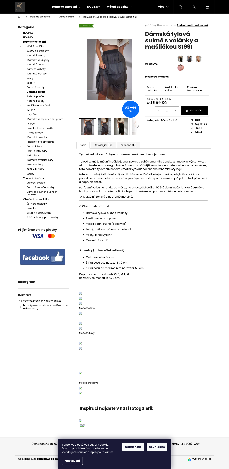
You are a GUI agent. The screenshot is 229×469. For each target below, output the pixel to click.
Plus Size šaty (35, 164)
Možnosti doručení (157, 76)
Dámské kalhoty (36, 69)
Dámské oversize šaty (40, 160)
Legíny (30, 173)
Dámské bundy (35, 87)
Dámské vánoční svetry (40, 187)
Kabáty (31, 82)
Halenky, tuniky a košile (40, 128)
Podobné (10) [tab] (128, 145)
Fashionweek (194, 90)
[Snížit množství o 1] (159, 111)
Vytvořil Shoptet (201, 459)
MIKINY (31, 110)
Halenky (31, 208)
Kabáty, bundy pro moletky (42, 217)
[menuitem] (66, 7)
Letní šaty (33, 155)
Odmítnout (133, 447)
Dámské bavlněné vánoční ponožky (42, 193)
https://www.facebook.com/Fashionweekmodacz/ (45, 307)
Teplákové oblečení (38, 105)
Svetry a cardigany (38, 51)
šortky (31, 123)
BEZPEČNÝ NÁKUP (190, 444)
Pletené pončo (35, 96)
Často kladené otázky (44, 444)
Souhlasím (157, 447)
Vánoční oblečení (33, 178)
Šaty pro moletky (37, 203)
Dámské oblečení (34, 41)
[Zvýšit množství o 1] (175, 111)
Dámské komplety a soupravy (45, 119)
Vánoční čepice (36, 182)
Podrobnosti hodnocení (192, 25)
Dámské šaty (34, 146)
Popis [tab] (83, 145)
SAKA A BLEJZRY (35, 169)
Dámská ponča (36, 64)
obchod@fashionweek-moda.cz (42, 300)
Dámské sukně (36, 91)
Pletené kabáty (35, 101)
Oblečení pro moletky (36, 199)
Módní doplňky (35, 46)
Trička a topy (35, 132)
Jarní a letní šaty (37, 151)
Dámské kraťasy (37, 73)
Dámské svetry (36, 55)
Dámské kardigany (38, 60)
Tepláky (32, 114)
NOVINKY (28, 32)
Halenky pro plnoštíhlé (41, 141)
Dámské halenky (37, 137)
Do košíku (196, 110)
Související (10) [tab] (103, 145)
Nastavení (72, 461)
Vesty (30, 78)
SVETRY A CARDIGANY (39, 213)
